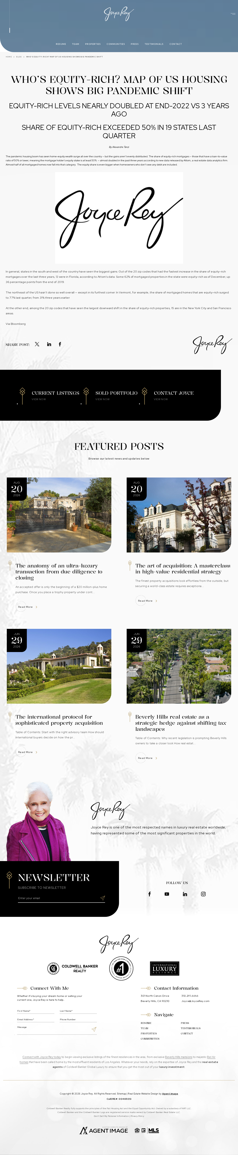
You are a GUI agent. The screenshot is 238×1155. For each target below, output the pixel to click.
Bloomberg (18, 324)
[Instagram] (203, 894)
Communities (116, 44)
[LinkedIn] (49, 344)
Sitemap (121, 1093)
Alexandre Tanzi (120, 147)
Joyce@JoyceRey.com (196, 1001)
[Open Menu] (233, 14)
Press (135, 44)
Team (75, 44)
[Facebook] (60, 344)
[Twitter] (37, 344)
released (175, 160)
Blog (19, 57)
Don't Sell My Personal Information (111, 1116)
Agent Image (170, 1093)
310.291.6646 (190, 995)
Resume (61, 44)
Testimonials (154, 44)
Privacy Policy (137, 1116)
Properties (93, 44)
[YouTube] (167, 894)
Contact (176, 44)
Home (9, 57)
